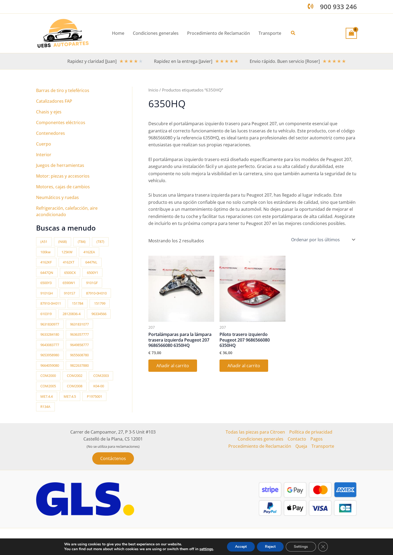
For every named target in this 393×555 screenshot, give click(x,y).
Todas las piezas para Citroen (255, 432)
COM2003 (101, 375)
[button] (293, 33)
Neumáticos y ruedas (57, 197)
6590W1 (69, 282)
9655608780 (79, 355)
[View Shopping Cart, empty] (351, 33)
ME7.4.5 (70, 396)
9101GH (46, 293)
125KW (66, 252)
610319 (46, 313)
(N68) (62, 241)
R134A (45, 406)
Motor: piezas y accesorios (63, 176)
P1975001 (94, 396)
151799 (99, 303)
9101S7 (69, 293)
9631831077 (79, 324)
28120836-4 (71, 313)
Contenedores (50, 133)
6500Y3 (46, 282)
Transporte (322, 446)
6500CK (70, 272)
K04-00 (98, 386)
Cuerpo (43, 144)
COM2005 (48, 386)
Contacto (297, 439)
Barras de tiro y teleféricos (62, 90)
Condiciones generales (260, 439)
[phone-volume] (310, 6)
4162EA (89, 252)
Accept (241, 546)
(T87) (100, 241)
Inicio (153, 90)
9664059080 (49, 365)
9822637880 (79, 365)
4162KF (46, 262)
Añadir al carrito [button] (172, 366)
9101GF (92, 282)
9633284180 (49, 334)
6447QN (46, 272)
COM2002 (74, 375)
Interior (43, 155)
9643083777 (49, 344)
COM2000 (48, 375)
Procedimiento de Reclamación (259, 446)
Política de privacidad (310, 432)
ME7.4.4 (46, 396)
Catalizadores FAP (54, 101)
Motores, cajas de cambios (63, 187)
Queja (301, 446)
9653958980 (49, 355)
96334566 (98, 313)
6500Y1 (92, 272)
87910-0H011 (50, 303)
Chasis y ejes (48, 112)
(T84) (82, 241)
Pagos (316, 439)
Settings (301, 546)
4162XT (68, 262)
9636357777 (79, 334)
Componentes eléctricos (60, 122)
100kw (45, 252)
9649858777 (79, 344)
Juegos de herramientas (60, 165)
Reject (270, 546)
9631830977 (49, 324)
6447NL (91, 262)
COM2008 (74, 386)
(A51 (43, 241)
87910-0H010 (96, 293)
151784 (77, 303)
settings (206, 549)
